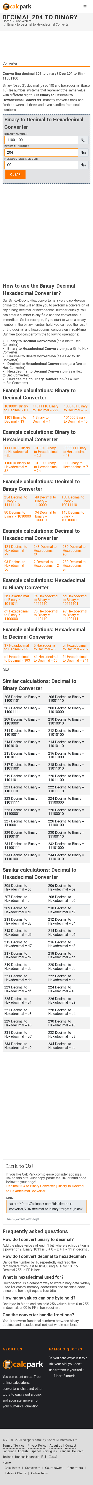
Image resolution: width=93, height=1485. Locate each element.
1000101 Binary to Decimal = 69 (76, 408)
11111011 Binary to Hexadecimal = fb (17, 452)
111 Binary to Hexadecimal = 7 (75, 465)
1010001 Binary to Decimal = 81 (16, 408)
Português (50, 1451)
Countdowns (54, 1468)
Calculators (12, 1468)
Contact (70, 1445)
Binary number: (16, 134)
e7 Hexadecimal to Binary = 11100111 (75, 615)
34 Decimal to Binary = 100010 (45, 516)
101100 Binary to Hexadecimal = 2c (46, 467)
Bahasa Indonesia (27, 1457)
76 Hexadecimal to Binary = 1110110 (46, 615)
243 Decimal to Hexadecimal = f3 (45, 550)
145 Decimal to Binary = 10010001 (72, 516)
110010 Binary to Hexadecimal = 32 (17, 467)
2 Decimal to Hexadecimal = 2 (46, 564)
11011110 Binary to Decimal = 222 (45, 408)
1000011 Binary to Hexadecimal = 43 (75, 452)
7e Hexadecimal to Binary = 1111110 (46, 600)
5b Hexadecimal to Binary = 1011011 (16, 600)
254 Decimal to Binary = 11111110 (15, 501)
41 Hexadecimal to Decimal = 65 (46, 659)
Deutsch (77, 1451)
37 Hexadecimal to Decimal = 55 (16, 647)
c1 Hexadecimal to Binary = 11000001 (16, 615)
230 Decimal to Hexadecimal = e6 (74, 550)
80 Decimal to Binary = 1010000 (17, 514)
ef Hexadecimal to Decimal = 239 (75, 647)
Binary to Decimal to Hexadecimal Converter (38, 24)
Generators (75, 1468)
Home (7, 21)
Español (35, 1451)
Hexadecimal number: (21, 159)
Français (64, 1451)
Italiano (8, 1457)
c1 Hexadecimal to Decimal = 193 (17, 659)
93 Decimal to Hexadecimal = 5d (15, 566)
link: (10, 1198)
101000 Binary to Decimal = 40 (76, 419)
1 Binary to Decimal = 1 (42, 419)
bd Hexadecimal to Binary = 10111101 (75, 600)
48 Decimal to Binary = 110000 (45, 501)
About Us (56, 1445)
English (23, 1451)
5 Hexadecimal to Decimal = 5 (45, 647)
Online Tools (39, 1473)
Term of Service (13, 1445)
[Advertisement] (46, 47)
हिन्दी (43, 1457)
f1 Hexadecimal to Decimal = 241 (75, 659)
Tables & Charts (15, 1473)
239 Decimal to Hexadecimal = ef (74, 566)
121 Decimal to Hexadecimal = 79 (15, 550)
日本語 (53, 1457)
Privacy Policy (37, 1445)
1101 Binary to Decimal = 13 (15, 419)
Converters (23, 21)
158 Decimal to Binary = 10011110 (72, 501)
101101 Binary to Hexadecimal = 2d (46, 452)
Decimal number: (17, 146)
